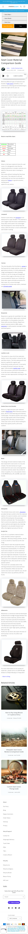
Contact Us (6, 836)
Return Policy (7, 876)
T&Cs (4, 851)
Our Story (5, 806)
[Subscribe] (23, 897)
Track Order (6, 843)
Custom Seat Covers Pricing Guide (14, 788)
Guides (13, 68)
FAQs (4, 847)
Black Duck (9, 411)
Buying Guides (19, 68)
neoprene (4, 326)
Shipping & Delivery (8, 839)
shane (8, 68)
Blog (4, 810)
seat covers (10, 83)
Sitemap (5, 822)
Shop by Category (8, 869)
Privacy (5, 825)
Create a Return (7, 855)
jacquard (18, 217)
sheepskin (23, 512)
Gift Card (5, 880)
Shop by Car (6, 865)
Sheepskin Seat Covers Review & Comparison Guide (14, 751)
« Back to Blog (6, 676)
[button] (3, 6)
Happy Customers (8, 814)
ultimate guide (7, 286)
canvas (24, 266)
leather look (16, 368)
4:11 (25, 74)
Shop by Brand (7, 872)
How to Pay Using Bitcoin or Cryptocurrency (14, 714)
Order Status (6, 818)
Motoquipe (7, 929)
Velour (10, 180)
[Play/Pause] (3, 75)
